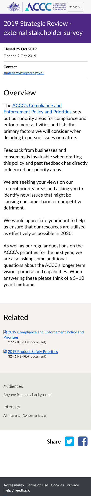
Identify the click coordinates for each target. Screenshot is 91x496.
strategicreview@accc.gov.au (24, 73)
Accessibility (14, 485)
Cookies (57, 485)
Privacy (73, 485)
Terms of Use (37, 485)
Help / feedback (17, 490)
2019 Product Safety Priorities (33, 351)
